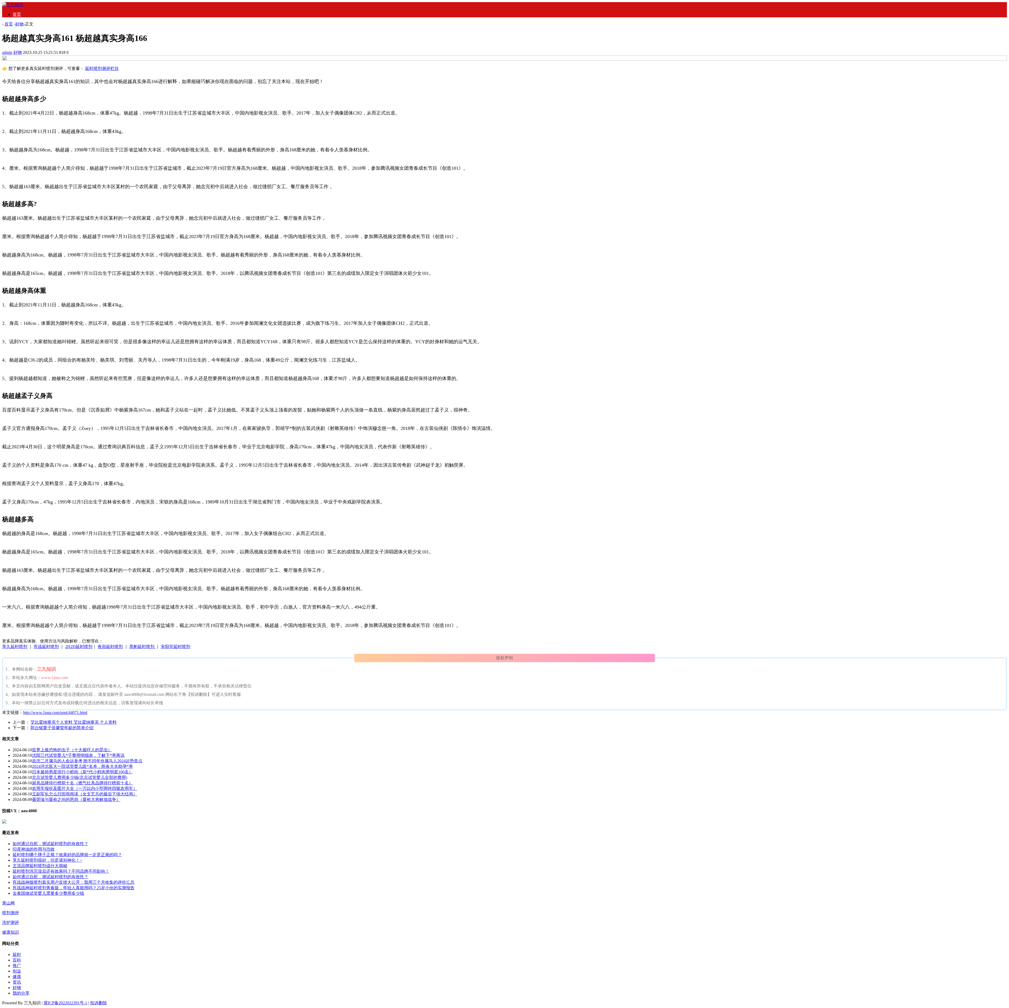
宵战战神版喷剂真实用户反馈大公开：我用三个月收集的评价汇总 (74, 882)
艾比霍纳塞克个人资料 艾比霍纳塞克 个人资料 (73, 722)
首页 (17, 14)
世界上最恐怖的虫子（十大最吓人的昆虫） (72, 750)
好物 (19, 24)
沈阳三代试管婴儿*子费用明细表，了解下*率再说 (78, 755)
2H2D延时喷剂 (78, 646)
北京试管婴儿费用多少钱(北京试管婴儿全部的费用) (79, 777)
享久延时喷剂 (14, 646)
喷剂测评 (10, 913)
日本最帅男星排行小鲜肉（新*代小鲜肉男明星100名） (82, 772)
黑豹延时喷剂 (142, 646)
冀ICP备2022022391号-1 (65, 1003)
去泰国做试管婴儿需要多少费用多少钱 (48, 893)
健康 (17, 976)
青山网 (8, 903)
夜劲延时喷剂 (110, 646)
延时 (17, 954)
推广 (17, 965)
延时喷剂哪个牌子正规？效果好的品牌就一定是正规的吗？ (67, 854)
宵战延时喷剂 (46, 646)
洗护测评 (10, 922)
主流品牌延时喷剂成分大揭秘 (40, 865)
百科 (17, 960)
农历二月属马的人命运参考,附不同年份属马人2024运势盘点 (87, 761)
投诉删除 (98, 1003)
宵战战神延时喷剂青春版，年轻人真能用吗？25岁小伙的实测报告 (74, 888)
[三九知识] (12, 4)
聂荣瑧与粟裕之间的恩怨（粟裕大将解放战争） (76, 799)
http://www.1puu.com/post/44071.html (55, 712)
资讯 (17, 982)
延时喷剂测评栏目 (102, 68)
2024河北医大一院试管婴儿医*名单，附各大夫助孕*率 (82, 766)
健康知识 (10, 932)
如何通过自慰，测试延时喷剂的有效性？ (50, 843)
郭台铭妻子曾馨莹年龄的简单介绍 (62, 728)
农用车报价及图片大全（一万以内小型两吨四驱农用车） (84, 788)
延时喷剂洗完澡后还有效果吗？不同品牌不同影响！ (61, 871)
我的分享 (21, 993)
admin (7, 52)
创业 (17, 971)
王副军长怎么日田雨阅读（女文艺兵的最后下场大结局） (84, 794)
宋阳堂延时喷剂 (175, 646)
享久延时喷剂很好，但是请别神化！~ (47, 860)
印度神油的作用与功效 (34, 849)
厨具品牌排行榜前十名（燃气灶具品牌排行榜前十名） (82, 783)
